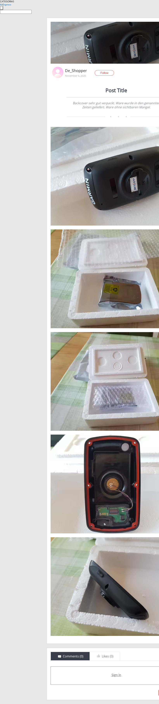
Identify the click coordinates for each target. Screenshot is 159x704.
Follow (104, 72)
